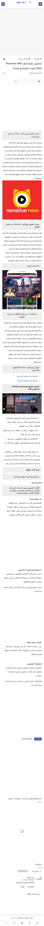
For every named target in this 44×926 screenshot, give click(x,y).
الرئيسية (37, 59)
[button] (37, 923)
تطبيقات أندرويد (23, 59)
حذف (22, 887)
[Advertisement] (22, 32)
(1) (3, 73)
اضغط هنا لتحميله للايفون (27, 381)
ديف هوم (14, 918)
